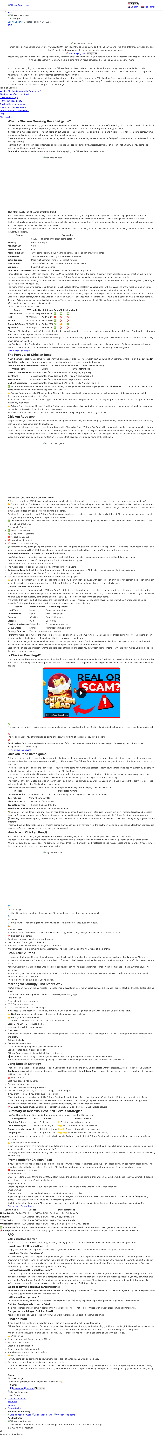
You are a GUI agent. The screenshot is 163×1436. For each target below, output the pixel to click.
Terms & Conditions (17, 1398)
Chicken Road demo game (12, 104)
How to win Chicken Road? (13, 107)
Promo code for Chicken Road (14, 110)
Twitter (30, 1388)
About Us (12, 1401)
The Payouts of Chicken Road (14, 94)
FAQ (2, 114)
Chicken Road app (9, 97)
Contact (11, 1405)
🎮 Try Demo (92, 54)
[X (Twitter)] (11, 25)
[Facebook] (9, 25)
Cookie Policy (14, 1408)
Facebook (18, 1388)
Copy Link (41, 1389)
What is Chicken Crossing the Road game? (20, 91)
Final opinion (6, 117)
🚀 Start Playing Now (76, 53)
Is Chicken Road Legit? (11, 101)
